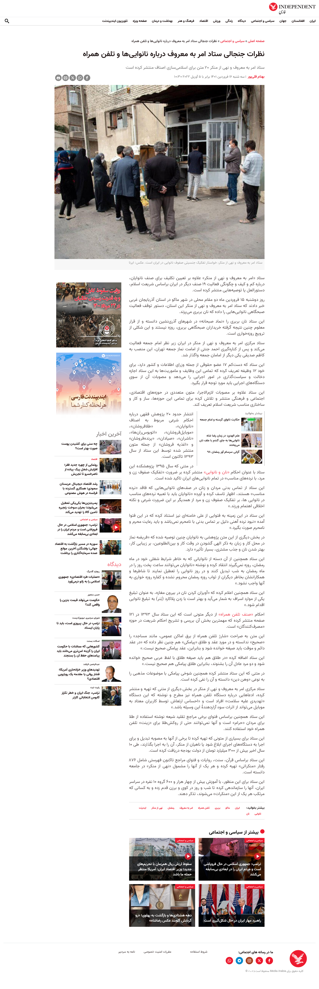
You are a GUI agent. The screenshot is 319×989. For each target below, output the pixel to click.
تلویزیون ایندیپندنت (115, 21)
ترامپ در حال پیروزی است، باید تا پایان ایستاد (78, 626)
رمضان (171, 808)
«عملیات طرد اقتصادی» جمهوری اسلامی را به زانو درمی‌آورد (79, 579)
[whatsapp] (229, 960)
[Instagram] (249, 960)
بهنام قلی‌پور (256, 77)
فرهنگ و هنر (186, 21)
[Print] (58, 78)
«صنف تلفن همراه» (236, 614)
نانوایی (258, 814)
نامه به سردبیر (126, 951)
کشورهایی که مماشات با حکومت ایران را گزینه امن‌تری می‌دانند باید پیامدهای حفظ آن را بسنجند (78, 651)
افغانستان (298, 21)
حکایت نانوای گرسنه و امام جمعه (220, 419)
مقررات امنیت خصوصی (157, 951)
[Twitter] (72, 78)
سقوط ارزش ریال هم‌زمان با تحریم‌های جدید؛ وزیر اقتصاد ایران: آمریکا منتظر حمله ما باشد (164, 869)
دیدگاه (242, 21)
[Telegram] (239, 960)
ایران (313, 21)
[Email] (65, 78)
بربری (217, 808)
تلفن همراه (204, 808)
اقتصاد (203, 21)
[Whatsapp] (80, 78)
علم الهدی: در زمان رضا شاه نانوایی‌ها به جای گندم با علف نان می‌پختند (219, 440)
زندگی (229, 21)
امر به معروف (186, 808)
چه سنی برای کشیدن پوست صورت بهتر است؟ (79, 446)
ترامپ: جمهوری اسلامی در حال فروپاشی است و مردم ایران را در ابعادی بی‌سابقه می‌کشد (232, 869)
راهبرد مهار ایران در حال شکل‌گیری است (232, 920)
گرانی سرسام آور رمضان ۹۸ (223, 452)
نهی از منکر (157, 808)
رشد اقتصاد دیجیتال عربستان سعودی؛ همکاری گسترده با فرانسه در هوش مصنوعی (78, 488)
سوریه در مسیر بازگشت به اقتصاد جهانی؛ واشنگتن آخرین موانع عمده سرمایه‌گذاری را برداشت (76, 548)
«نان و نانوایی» (216, 472)
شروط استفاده (198, 951)
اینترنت (142, 808)
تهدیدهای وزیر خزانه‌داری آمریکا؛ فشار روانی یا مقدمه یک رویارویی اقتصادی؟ (79, 674)
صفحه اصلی (256, 41)
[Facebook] (87, 78)
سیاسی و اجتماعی (262, 21)
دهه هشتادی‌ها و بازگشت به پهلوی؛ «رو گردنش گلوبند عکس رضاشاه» (163, 918)
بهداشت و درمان (162, 21)
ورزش (216, 21)
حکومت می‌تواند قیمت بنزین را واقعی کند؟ (80, 602)
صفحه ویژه (140, 21)
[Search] (7, 21)
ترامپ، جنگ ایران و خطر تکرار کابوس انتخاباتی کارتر (81, 695)
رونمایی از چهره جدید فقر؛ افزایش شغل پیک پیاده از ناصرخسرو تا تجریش (80, 469)
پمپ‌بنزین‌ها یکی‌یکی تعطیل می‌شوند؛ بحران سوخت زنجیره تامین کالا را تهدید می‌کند (78, 507)
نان (247, 814)
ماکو (227, 808)
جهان (283, 21)
